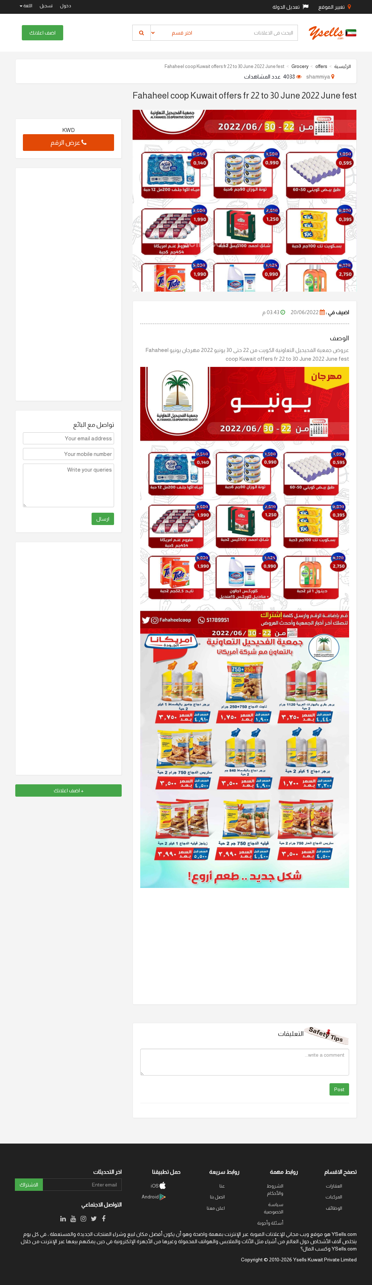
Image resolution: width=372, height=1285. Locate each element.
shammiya (318, 76)
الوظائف (334, 1208)
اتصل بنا (217, 1197)
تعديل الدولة (286, 7)
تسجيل (46, 5)
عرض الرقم (65, 142)
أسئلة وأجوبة (270, 1223)
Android (150, 1197)
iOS (155, 1186)
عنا (222, 1186)
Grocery (299, 66)
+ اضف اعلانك (69, 790)
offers (321, 66)
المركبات (334, 1197)
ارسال (102, 519)
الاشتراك (29, 1185)
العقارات (334, 1186)
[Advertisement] (68, 284)
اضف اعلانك (42, 33)
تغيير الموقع (332, 7)
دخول (65, 5)
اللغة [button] (27, 5)
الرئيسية (342, 66)
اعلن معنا (216, 1208)
